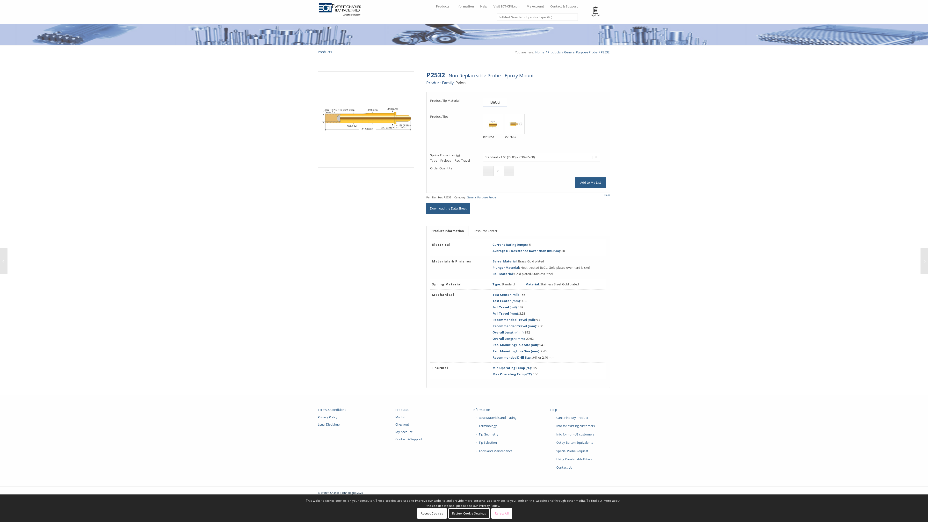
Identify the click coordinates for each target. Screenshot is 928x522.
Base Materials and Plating (497, 417)
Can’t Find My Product (572, 417)
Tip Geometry (488, 434)
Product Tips (439, 116)
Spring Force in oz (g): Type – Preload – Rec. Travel (450, 157)
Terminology (488, 426)
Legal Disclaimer (329, 424)
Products (325, 52)
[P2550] (3, 261)
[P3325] (924, 261)
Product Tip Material (444, 100)
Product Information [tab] (447, 231)
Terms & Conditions (332, 409)
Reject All (502, 513)
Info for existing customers (575, 426)
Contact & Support (408, 439)
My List (400, 417)
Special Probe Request (572, 451)
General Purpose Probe (481, 197)
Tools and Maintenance (495, 451)
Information (481, 409)
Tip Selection (488, 442)
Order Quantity (441, 168)
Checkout (402, 424)
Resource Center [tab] (485, 231)
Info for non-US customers (575, 434)
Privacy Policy (327, 417)
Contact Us (564, 467)
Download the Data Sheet (448, 208)
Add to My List (590, 182)
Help (553, 409)
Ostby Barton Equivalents (574, 442)
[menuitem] (442, 4)
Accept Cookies (432, 513)
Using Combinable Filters (574, 459)
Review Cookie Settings (469, 513)
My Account (404, 432)
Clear (607, 195)
